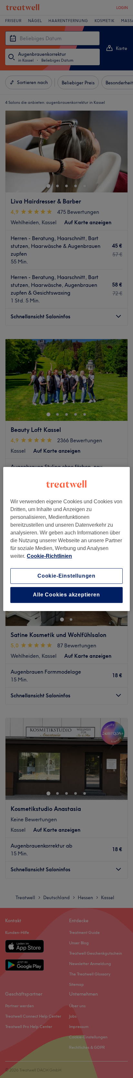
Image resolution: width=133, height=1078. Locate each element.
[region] (66, 539)
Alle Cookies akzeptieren (66, 595)
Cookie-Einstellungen (66, 576)
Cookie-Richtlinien (49, 556)
